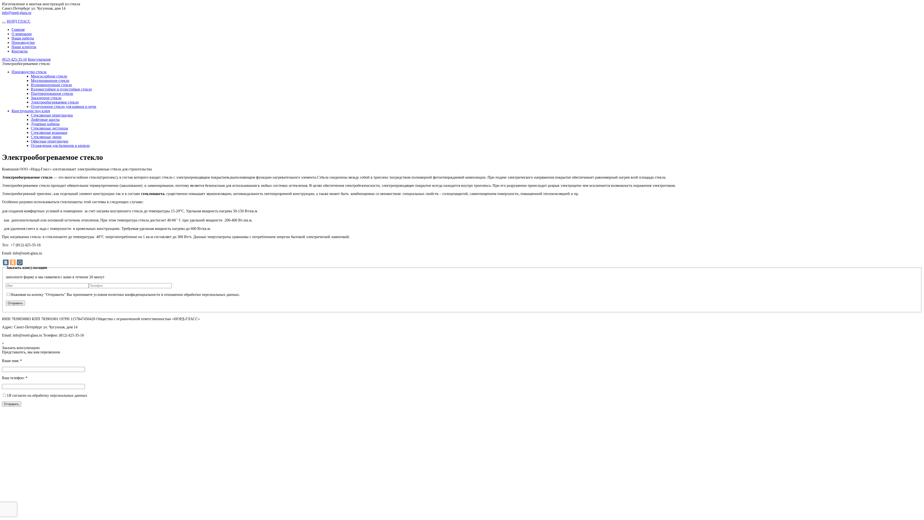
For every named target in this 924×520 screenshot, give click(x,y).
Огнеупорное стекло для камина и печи (63, 106)
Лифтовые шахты (45, 119)
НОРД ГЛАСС (19, 21)
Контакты (20, 51)
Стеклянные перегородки (52, 115)
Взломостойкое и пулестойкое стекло (61, 89)
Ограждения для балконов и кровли (60, 145)
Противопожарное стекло (52, 93)
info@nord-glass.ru (16, 13)
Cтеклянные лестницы (49, 128)
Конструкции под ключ (31, 111)
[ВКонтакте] (6, 262)
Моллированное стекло (50, 80)
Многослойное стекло (49, 76)
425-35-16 (14, 59)
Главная (18, 29)
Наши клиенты (24, 47)
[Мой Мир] (20, 262)
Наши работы (23, 38)
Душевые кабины (45, 124)
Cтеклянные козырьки (49, 132)
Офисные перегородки (49, 141)
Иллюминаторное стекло (51, 85)
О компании (22, 34)
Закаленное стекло (46, 98)
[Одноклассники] (13, 262)
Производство (23, 42)
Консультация (39, 59)
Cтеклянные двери (46, 137)
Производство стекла (29, 72)
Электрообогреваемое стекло (55, 102)
